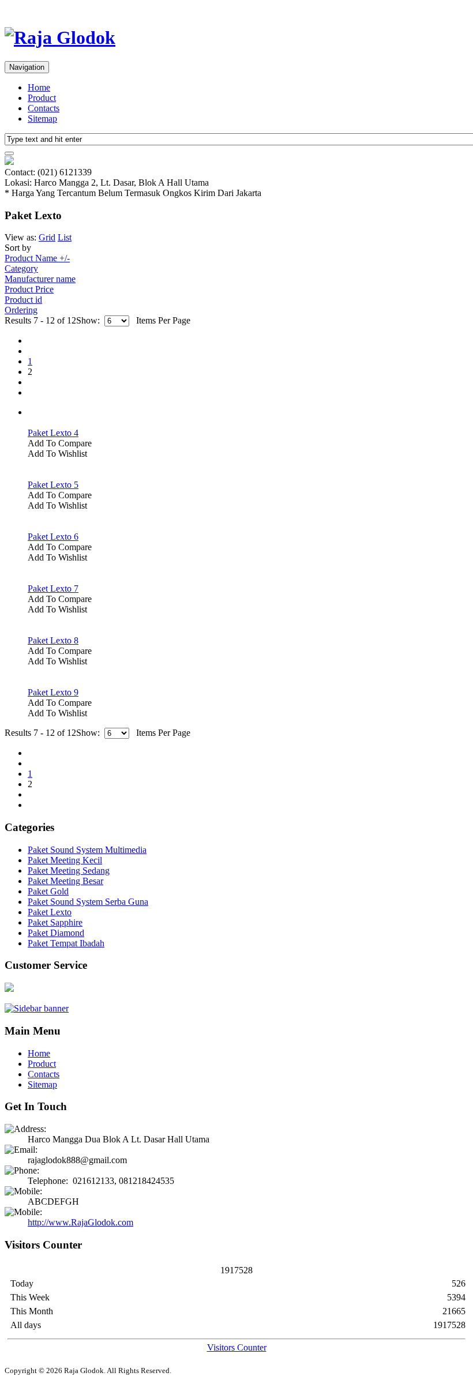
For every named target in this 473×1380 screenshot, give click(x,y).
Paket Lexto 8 (53, 640)
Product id (23, 299)
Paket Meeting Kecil (65, 860)
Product (42, 98)
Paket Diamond (56, 933)
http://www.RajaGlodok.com (80, 1222)
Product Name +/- (37, 258)
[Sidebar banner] (37, 1008)
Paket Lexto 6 (53, 537)
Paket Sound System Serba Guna (88, 902)
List (65, 237)
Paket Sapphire (55, 922)
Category (21, 268)
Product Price (29, 289)
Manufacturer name (40, 279)
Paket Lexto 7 (53, 588)
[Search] (9, 153)
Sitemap (42, 118)
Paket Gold (48, 891)
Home (39, 87)
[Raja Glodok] (60, 37)
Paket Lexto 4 (53, 433)
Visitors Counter (236, 1347)
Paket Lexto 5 (53, 485)
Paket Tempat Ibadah (66, 943)
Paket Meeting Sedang (69, 870)
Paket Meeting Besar (65, 881)
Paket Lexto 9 (53, 692)
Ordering (21, 310)
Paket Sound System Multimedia (87, 850)
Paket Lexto (50, 912)
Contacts (43, 108)
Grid (47, 237)
